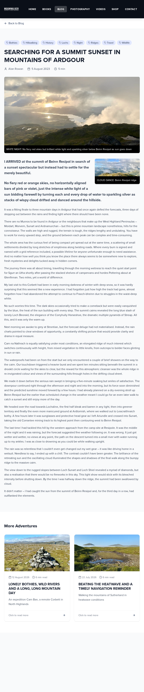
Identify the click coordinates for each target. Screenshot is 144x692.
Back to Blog (16, 23)
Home (32, 9)
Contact (131, 9)
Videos (100, 9)
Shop (115, 9)
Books (46, 9)
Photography (80, 9)
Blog (60, 9)
